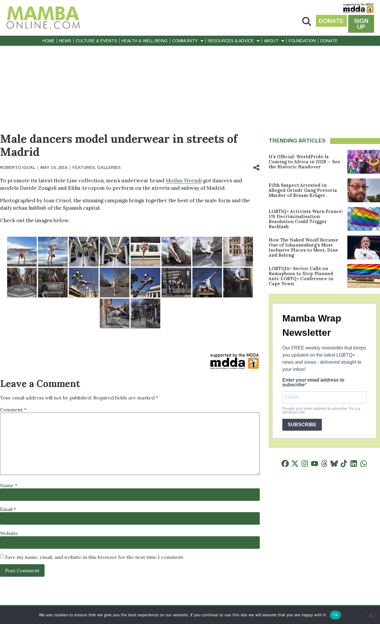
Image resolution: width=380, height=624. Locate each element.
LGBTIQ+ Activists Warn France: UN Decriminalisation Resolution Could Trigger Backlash (306, 218)
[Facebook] (285, 463)
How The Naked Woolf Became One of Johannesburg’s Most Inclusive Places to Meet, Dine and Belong (303, 247)
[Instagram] (304, 463)
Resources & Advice (231, 40)
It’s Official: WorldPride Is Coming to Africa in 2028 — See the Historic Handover (304, 162)
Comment (13, 409)
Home (48, 40)
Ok (335, 614)
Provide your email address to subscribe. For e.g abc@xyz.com (321, 410)
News (65, 40)
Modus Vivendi (184, 180)
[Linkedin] (353, 463)
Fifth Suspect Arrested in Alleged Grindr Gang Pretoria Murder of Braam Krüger (303, 190)
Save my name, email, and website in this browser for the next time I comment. (94, 557)
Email (8, 509)
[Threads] (324, 463)
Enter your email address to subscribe (313, 382)
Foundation (302, 40)
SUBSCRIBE (302, 424)
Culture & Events (96, 40)
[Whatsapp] (363, 463)
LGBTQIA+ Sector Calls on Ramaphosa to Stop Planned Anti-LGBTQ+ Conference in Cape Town (301, 276)
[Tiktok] (344, 463)
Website (9, 533)
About (271, 40)
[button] (306, 21)
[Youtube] (314, 463)
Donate (329, 40)
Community (185, 40)
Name (8, 485)
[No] (370, 614)
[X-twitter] (295, 463)
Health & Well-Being (144, 40)
